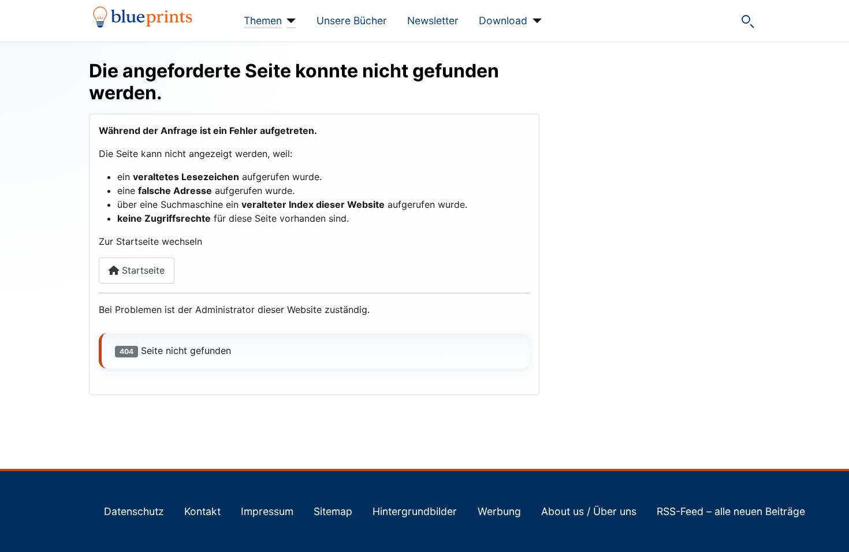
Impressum (267, 511)
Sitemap (333, 511)
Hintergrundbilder (415, 511)
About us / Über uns (588, 511)
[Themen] (289, 20)
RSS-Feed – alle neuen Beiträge (731, 511)
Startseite (142, 270)
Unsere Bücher (351, 20)
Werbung (499, 511)
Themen (263, 20)
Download (503, 20)
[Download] (534, 20)
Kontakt (202, 511)
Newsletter (433, 20)
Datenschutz (134, 511)
